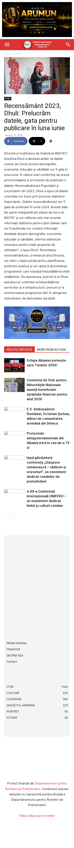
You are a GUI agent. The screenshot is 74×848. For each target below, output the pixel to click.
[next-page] (13, 516)
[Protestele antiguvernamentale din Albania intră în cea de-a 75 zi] (14, 438)
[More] (50, 141)
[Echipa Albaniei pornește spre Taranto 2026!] (14, 365)
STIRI (18, 54)
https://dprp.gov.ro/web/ (37, 816)
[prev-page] (6, 516)
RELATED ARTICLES (19, 349)
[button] (7, 44)
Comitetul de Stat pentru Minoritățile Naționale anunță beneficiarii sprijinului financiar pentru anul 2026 (47, 389)
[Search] (68, 44)
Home (7, 54)
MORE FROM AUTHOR (51, 349)
